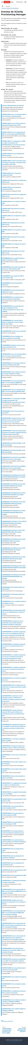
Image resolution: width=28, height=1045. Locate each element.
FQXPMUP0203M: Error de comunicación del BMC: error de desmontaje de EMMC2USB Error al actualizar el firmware (13, 912)
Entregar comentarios (8, 1021)
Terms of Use (18, 1041)
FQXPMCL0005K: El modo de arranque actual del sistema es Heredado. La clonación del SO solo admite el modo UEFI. (14, 162)
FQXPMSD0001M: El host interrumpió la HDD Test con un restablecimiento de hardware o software (13, 612)
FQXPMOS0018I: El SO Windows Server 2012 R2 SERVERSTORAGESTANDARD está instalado (13, 512)
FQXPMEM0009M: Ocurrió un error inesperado (14, 331)
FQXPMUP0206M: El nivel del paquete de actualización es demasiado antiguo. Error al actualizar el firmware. (13, 950)
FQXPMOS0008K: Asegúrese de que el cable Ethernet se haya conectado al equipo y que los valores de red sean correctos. (13, 420)
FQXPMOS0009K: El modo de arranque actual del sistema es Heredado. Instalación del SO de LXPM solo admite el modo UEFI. (14, 432)
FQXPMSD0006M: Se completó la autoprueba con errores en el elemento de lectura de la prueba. (13, 669)
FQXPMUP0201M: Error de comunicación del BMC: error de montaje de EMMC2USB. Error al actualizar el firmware (14, 891)
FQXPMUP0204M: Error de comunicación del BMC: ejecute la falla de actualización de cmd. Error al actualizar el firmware (14, 925)
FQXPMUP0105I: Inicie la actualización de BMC (14, 875)
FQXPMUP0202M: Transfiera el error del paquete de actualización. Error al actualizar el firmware (14, 902)
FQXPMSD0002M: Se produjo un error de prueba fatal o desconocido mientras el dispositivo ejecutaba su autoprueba (12, 622)
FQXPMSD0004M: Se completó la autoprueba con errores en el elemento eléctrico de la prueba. (13, 646)
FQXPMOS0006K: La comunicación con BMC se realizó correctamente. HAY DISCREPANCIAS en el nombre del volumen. (13, 400)
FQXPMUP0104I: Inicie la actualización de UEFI (14, 870)
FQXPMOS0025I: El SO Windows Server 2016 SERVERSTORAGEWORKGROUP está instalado (13, 576)
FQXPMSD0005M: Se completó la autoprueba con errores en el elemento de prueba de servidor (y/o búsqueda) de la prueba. (13, 656)
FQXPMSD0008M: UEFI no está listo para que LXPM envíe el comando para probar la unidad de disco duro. (14, 687)
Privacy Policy (10, 1041)
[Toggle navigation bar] (2, 2)
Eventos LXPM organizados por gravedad (13, 105)
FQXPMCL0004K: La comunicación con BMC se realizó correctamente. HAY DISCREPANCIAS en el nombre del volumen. (13, 143)
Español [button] (20, 2)
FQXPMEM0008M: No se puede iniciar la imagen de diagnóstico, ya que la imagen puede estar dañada (12, 322)
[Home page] (2, 6)
